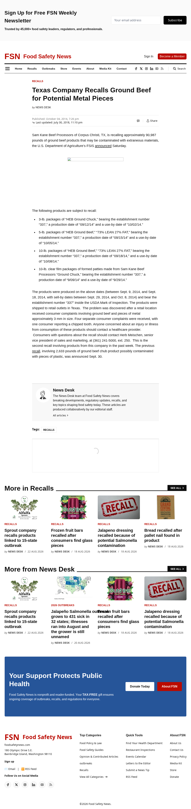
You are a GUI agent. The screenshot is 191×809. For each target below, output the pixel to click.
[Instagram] (146, 68)
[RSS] (162, 68)
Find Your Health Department (144, 743)
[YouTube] (157, 68)
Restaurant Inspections (140, 750)
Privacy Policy (178, 756)
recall (36, 351)
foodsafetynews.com (17, 745)
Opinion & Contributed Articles (99, 756)
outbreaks (86, 763)
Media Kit (176, 763)
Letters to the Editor (138, 763)
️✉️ (9, 769)
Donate (174, 777)
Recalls (37, 81)
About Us (175, 743)
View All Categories (92, 777)
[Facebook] (136, 68)
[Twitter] (141, 68)
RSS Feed (131, 777)
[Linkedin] (151, 68)
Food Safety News (100, 804)
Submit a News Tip (137, 770)
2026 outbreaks (62, 605)
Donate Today (140, 686)
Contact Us (176, 750)
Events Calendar (136, 756)
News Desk (43, 107)
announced (103, 146)
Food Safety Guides (92, 750)
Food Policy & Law (91, 743)
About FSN (169, 686)
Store (173, 770)
